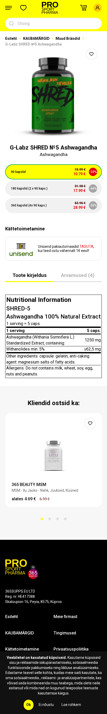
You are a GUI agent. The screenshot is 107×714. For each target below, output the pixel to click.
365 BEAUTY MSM (29, 484)
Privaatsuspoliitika (71, 649)
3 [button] (57, 519)
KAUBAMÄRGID (36, 38)
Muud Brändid (68, 38)
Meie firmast (65, 616)
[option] (53, 92)
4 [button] (65, 519)
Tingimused (65, 633)
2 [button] (49, 519)
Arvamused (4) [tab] (78, 275)
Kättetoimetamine (22, 649)
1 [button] (41, 519)
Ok (28, 705)
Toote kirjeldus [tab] (29, 275)
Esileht (11, 38)
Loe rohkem (71, 705)
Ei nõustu (46, 705)
